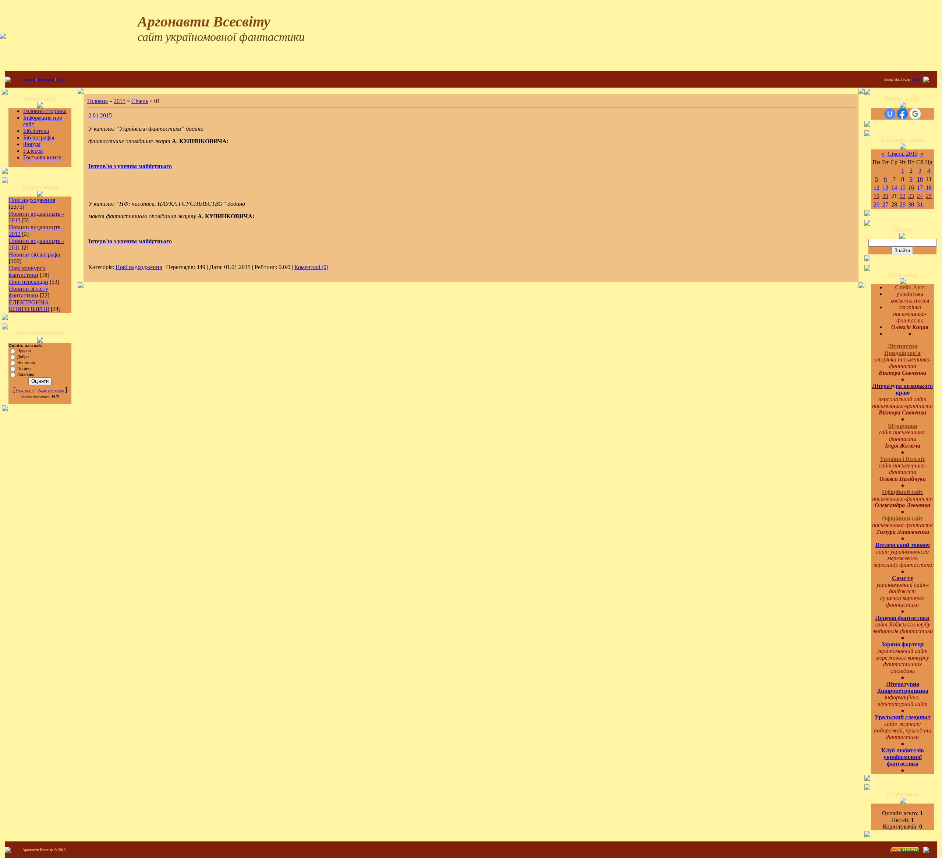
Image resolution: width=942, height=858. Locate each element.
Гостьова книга (42, 157)
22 (903, 196)
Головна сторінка (45, 111)
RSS (916, 79)
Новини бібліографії (34, 254)
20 (885, 196)
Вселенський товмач (902, 545)
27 (885, 204)
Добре (23, 356)
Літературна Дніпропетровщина (902, 687)
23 (911, 196)
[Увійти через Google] (915, 114)
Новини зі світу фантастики (28, 292)
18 (929, 187)
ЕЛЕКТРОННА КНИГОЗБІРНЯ (29, 305)
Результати (24, 390)
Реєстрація (46, 79)
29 (903, 204)
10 (920, 179)
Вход (61, 79)
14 (894, 187)
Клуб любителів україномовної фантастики (902, 757)
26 (876, 204)
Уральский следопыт (903, 717)
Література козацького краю (902, 389)
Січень (139, 101)
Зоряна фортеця (902, 644)
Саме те (902, 578)
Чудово (24, 351)
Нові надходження (32, 200)
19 (876, 196)
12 (876, 187)
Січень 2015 (903, 154)
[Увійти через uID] (889, 113)
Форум (31, 144)
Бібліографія (38, 137)
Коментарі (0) (311, 267)
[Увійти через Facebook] (902, 113)
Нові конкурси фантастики (27, 271)
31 (920, 204)
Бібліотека (36, 131)
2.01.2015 (100, 115)
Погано (24, 368)
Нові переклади (28, 282)
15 (903, 187)
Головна (28, 79)
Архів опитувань (51, 390)
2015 (119, 101)
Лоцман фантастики (902, 618)
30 (911, 204)
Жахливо (25, 374)
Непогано (26, 362)
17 (920, 187)
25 (929, 196)
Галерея (33, 151)
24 (920, 196)
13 (885, 187)
